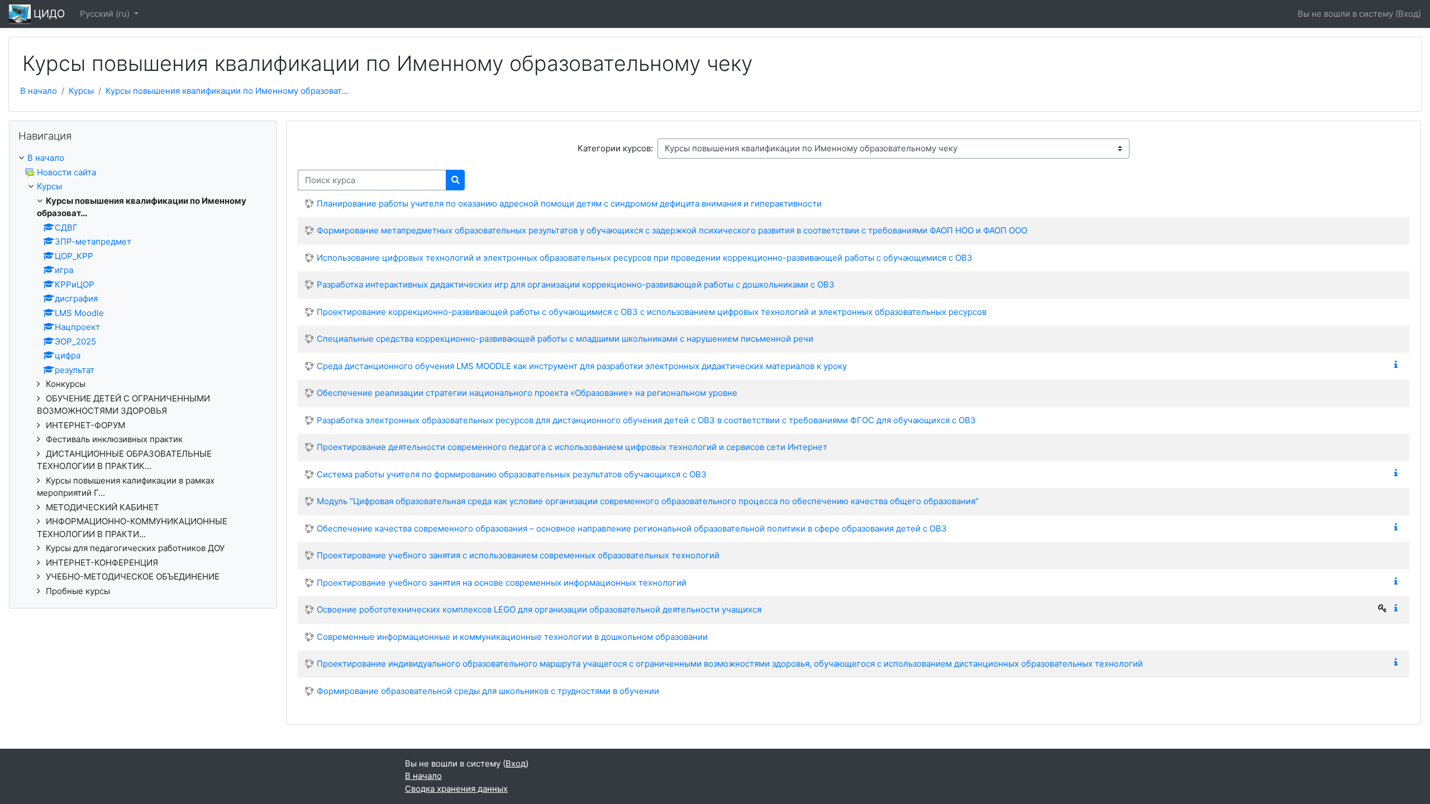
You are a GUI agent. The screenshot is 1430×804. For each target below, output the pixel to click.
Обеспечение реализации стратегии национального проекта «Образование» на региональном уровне (527, 392)
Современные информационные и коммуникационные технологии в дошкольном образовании (512, 636)
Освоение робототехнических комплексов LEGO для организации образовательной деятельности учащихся (539, 609)
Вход (1408, 13)
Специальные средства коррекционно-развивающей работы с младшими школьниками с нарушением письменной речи (565, 338)
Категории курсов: (615, 148)
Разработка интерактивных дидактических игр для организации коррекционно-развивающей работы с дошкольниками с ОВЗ (576, 284)
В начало (38, 90)
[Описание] (1398, 365)
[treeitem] (143, 374)
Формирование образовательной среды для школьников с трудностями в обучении (488, 691)
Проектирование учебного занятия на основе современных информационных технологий (502, 582)
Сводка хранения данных (456, 788)
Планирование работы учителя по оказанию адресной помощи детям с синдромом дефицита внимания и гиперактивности (569, 203)
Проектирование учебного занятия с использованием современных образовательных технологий (518, 555)
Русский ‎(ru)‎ (106, 13)
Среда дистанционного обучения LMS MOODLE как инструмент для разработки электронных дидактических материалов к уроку (582, 366)
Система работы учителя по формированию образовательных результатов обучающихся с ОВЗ (512, 474)
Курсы (81, 90)
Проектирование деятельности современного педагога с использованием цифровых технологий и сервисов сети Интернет (572, 447)
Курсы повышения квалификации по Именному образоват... (227, 90)
